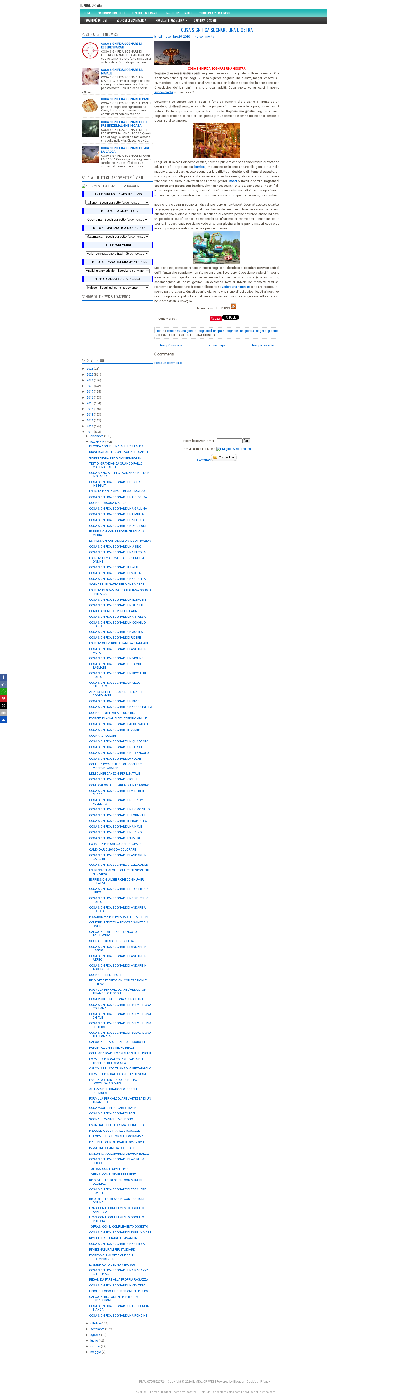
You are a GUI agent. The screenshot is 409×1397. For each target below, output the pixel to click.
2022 (90, 374)
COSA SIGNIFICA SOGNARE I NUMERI (114, 838)
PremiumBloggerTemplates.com (219, 1391)
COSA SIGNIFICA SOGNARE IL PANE (125, 99)
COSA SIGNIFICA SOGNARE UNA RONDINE (118, 1315)
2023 (90, 368)
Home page (217, 345)
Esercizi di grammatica (133, 20)
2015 (90, 403)
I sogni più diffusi (97, 20)
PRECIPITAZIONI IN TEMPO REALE (111, 1047)
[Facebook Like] (3, 684)
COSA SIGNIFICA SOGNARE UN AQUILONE (118, 526)
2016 (90, 397)
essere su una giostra (181, 331)
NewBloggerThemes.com (259, 1391)
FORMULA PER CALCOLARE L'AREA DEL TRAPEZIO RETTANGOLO (116, 1060)
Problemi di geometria (171, 20)
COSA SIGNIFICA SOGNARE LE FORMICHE (117, 815)
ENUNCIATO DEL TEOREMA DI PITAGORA (117, 1125)
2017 (90, 391)
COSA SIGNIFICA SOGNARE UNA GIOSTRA (118, 497)
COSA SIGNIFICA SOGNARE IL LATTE (114, 567)
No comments (204, 36)
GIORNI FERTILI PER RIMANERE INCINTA (115, 457)
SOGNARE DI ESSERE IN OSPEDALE (113, 941)
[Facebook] (3, 677)
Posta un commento (168, 362)
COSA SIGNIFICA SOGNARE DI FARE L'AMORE (120, 1232)
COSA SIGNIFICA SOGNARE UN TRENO (115, 832)
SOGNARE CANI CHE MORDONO (111, 1119)
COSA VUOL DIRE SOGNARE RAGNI (113, 1107)
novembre (97, 442)
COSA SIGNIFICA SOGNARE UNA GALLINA (118, 508)
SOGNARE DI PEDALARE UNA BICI (112, 712)
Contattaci (204, 460)
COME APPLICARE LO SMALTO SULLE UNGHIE (120, 1053)
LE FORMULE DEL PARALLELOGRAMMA (116, 1136)
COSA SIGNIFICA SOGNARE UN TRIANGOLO (119, 752)
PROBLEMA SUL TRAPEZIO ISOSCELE (114, 1130)
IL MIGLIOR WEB (91, 5)
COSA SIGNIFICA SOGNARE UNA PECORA (117, 552)
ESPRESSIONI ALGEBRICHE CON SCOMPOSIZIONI (111, 1257)
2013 (90, 414)
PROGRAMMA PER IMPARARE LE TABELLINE (119, 916)
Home (87, 13)
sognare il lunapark (211, 331)
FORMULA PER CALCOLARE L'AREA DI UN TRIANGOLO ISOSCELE (117, 991)
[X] (3, 705)
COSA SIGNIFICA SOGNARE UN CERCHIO (117, 747)
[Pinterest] (3, 698)
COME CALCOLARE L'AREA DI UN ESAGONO (119, 785)
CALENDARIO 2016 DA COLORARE (112, 849)
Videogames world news (214, 13)
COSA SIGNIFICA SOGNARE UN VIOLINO (116, 658)
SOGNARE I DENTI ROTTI (105, 974)
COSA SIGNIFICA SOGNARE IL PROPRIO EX (118, 821)
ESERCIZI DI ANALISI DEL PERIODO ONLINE (118, 718)
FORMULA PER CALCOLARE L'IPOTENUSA (117, 1074)
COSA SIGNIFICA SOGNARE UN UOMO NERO (119, 809)
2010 (90, 432)
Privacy (265, 1381)
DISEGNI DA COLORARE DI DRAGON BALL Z (119, 1153)
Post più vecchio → (265, 345)
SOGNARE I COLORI (102, 735)
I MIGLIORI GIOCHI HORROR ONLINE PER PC (118, 1291)
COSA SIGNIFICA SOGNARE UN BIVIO (114, 701)
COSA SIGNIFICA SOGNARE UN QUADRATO (118, 741)
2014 (90, 409)
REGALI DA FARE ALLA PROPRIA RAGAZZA (118, 1279)
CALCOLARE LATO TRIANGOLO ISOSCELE (117, 1042)
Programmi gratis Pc (111, 13)
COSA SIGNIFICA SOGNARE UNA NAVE (115, 826)
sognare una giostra (240, 331)
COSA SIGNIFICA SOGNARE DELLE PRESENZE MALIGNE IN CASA (124, 123)
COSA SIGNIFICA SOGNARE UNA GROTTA (117, 579)
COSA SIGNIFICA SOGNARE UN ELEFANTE (117, 599)
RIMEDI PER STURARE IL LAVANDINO (114, 1238)
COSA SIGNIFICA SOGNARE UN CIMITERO (117, 1285)
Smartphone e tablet (178, 13)
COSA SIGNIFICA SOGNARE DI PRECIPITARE (118, 520)
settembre (97, 1329)
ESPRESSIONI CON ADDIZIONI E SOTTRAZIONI (120, 540)
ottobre (95, 1323)
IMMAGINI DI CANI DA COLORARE (112, 1148)
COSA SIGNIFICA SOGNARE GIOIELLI (114, 779)
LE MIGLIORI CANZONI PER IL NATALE (114, 773)
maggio (96, 1352)
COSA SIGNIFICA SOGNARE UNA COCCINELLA (120, 707)
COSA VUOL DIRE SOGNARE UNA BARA (116, 999)
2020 (90, 386)
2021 (90, 380)
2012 (90, 420)
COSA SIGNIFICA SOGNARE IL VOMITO (115, 730)
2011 (90, 426)
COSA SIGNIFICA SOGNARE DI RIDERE (115, 637)
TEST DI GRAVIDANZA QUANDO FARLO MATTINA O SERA (116, 465)
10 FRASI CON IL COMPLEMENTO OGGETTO (118, 1226)
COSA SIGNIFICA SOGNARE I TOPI (112, 1113)
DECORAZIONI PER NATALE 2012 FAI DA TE (118, 446)
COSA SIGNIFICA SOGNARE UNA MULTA (116, 514)
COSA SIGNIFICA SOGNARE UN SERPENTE (118, 605)
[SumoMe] (3, 719)
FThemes (153, 1391)
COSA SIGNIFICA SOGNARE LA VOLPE (115, 758)
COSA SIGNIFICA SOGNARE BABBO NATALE (119, 724)
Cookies (252, 1381)
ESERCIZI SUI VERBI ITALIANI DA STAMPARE (119, 643)
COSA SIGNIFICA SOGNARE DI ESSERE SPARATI (121, 45)
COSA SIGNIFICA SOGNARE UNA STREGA (117, 616)
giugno (95, 1346)
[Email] (3, 712)
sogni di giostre (267, 331)
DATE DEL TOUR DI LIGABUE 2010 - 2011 (116, 1142)
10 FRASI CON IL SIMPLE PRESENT (112, 1174)
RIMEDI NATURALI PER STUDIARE (112, 1249)
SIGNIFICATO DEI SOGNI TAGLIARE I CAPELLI (119, 452)
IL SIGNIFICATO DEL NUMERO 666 (112, 1264)
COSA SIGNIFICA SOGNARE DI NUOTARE (116, 573)
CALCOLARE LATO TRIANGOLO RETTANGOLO (120, 1068)
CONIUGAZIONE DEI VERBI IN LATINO (114, 611)
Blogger (238, 1381)
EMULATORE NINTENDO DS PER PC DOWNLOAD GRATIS (113, 1081)
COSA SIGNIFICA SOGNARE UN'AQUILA (116, 632)
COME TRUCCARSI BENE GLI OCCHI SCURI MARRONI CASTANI (117, 766)
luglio (94, 1340)
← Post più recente (169, 345)
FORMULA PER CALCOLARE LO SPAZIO (115, 844)
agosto (95, 1335)
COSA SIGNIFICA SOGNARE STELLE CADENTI (120, 864)
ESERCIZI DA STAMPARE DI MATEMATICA (117, 491)
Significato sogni (205, 20)
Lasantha (190, 1391)
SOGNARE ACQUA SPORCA (108, 503)
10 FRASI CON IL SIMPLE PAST (109, 1169)
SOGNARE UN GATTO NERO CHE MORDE (116, 584)
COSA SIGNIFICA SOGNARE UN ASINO (115, 546)
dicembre (97, 436)
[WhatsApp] (3, 691)
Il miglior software (145, 13)
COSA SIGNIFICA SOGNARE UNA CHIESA (117, 1244)
